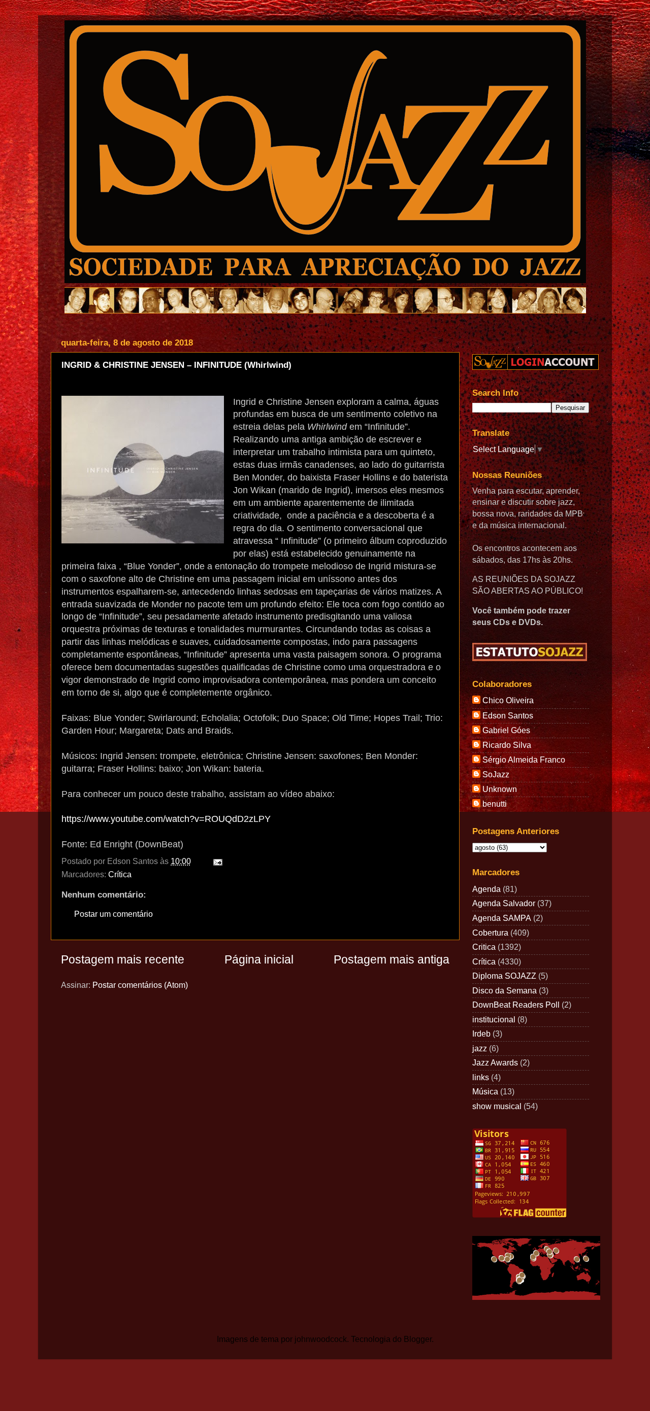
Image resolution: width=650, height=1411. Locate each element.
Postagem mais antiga (391, 959)
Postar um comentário (113, 913)
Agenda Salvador (503, 903)
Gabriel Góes (506, 730)
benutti (494, 803)
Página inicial (259, 959)
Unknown (499, 789)
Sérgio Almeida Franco (523, 759)
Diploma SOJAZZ (504, 975)
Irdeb (481, 1033)
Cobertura (490, 932)
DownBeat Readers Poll (516, 1004)
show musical (497, 1106)
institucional (493, 1019)
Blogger (418, 1339)
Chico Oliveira (508, 700)
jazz (479, 1048)
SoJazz (495, 774)
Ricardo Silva (506, 744)
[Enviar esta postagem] (215, 861)
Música (485, 1091)
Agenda (486, 888)
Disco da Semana (504, 990)
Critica (484, 946)
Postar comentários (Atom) (140, 984)
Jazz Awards (495, 1062)
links (480, 1077)
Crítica (120, 874)
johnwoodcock (321, 1339)
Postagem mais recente (122, 959)
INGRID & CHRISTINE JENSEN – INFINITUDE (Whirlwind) (176, 365)
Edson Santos (507, 715)
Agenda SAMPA (501, 917)
